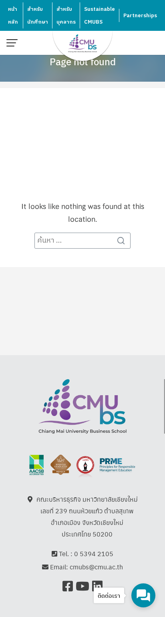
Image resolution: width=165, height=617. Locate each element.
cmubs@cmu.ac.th (96, 566)
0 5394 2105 (93, 553)
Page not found (83, 61)
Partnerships (140, 15)
